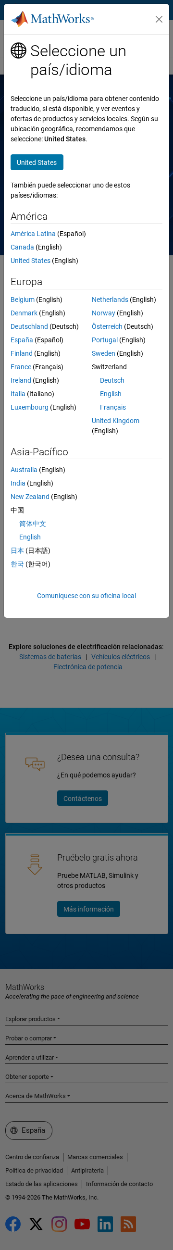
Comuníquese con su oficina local (86, 596)
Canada (22, 247)
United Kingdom (115, 421)
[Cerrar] (159, 19)
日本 (17, 550)
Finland (22, 353)
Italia (18, 394)
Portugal (105, 340)
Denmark (24, 313)
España (22, 340)
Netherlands (110, 299)
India (18, 483)
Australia (24, 470)
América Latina (33, 234)
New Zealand (30, 496)
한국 (17, 564)
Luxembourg (30, 407)
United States (30, 260)
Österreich (107, 326)
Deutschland (29, 326)
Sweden (103, 353)
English (111, 394)
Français (113, 407)
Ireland (21, 380)
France (21, 367)
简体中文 (32, 523)
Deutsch (112, 380)
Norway (103, 313)
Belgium (23, 299)
